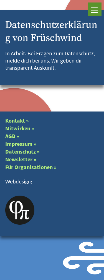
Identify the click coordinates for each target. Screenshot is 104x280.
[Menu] (95, 9)
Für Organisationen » (31, 167)
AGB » (12, 136)
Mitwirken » (19, 128)
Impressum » (20, 143)
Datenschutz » (22, 151)
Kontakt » (17, 120)
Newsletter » (20, 159)
